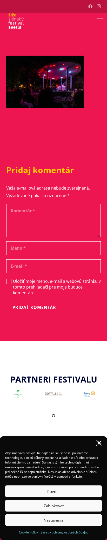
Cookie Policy (28, 532)
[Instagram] (99, 6)
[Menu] (99, 20)
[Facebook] (90, 6)
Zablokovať (54, 505)
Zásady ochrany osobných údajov (64, 532)
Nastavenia (53, 520)
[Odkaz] (16, 21)
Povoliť (53, 491)
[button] (99, 442)
